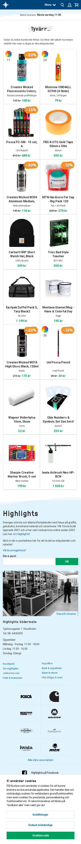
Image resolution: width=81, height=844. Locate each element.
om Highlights (21, 534)
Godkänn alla (40, 835)
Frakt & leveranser (12, 677)
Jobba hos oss (11, 673)
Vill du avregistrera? (14, 550)
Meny (48, 4)
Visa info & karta (66, 613)
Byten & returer (50, 672)
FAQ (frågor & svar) (52, 677)
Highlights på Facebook (45, 772)
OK (67, 561)
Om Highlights (10, 668)
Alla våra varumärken (40, 760)
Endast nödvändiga (40, 825)
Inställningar (40, 814)
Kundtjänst (9, 663)
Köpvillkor (47, 663)
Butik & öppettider (52, 668)
